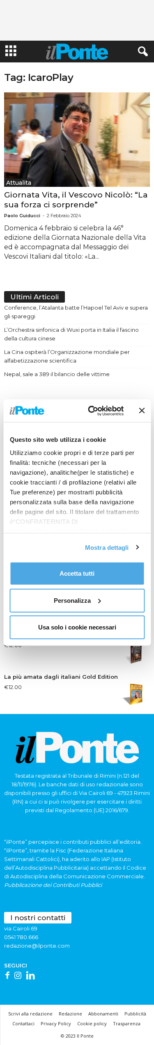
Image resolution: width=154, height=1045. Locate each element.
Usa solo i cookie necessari (77, 627)
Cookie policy (92, 1023)
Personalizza (72, 600)
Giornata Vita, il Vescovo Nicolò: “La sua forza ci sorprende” (76, 199)
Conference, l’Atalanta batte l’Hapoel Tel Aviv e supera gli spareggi (76, 311)
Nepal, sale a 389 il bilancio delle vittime (57, 374)
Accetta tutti (77, 573)
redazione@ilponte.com (37, 945)
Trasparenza (126, 1023)
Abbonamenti (103, 1014)
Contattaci (23, 1023)
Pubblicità (135, 1014)
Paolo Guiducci (22, 215)
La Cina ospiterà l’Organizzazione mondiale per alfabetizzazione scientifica (67, 356)
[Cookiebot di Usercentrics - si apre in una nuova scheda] (92, 410)
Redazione (70, 1014)
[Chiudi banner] (142, 410)
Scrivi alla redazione (30, 1014)
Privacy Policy (56, 1023)
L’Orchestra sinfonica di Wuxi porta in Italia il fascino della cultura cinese (71, 334)
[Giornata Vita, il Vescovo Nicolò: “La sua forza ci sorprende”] (77, 139)
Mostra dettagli (107, 547)
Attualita (18, 182)
